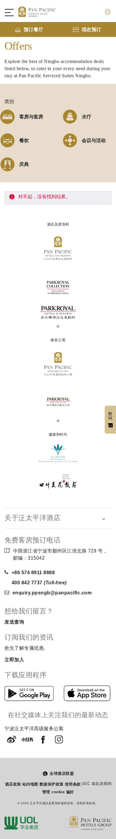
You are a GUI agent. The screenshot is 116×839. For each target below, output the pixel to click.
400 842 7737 (39, 582)
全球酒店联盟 (62, 773)
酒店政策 (13, 784)
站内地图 (30, 784)
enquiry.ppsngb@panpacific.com (52, 592)
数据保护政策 (52, 784)
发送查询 (14, 621)
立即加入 (14, 659)
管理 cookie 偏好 (58, 792)
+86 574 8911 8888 (33, 572)
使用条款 (73, 784)
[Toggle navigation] (12, 12)
